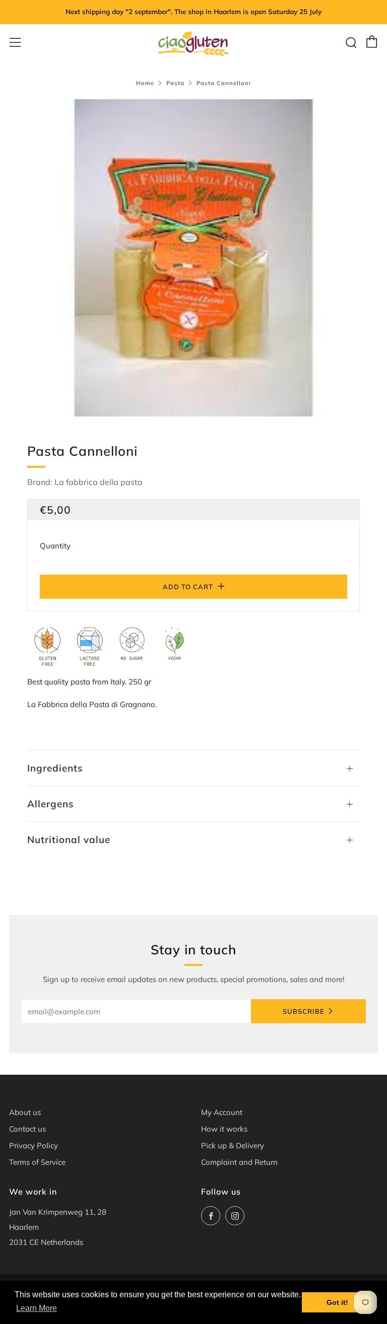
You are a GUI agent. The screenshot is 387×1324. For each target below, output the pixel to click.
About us (25, 1112)
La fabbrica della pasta (98, 482)
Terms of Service (37, 1162)
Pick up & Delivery (232, 1145)
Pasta (175, 83)
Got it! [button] (337, 1302)
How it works (224, 1129)
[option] (193, 257)
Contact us (27, 1129)
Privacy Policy (33, 1145)
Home (145, 83)
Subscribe (304, 1011)
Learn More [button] (36, 1308)
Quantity (55, 545)
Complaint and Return (239, 1162)
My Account (221, 1112)
